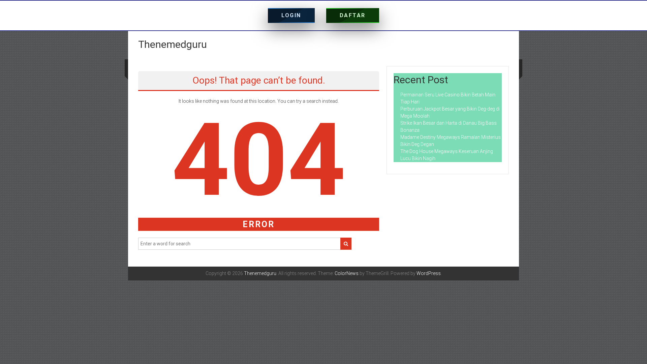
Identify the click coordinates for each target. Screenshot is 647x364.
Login (291, 15)
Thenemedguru (172, 44)
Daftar (353, 15)
